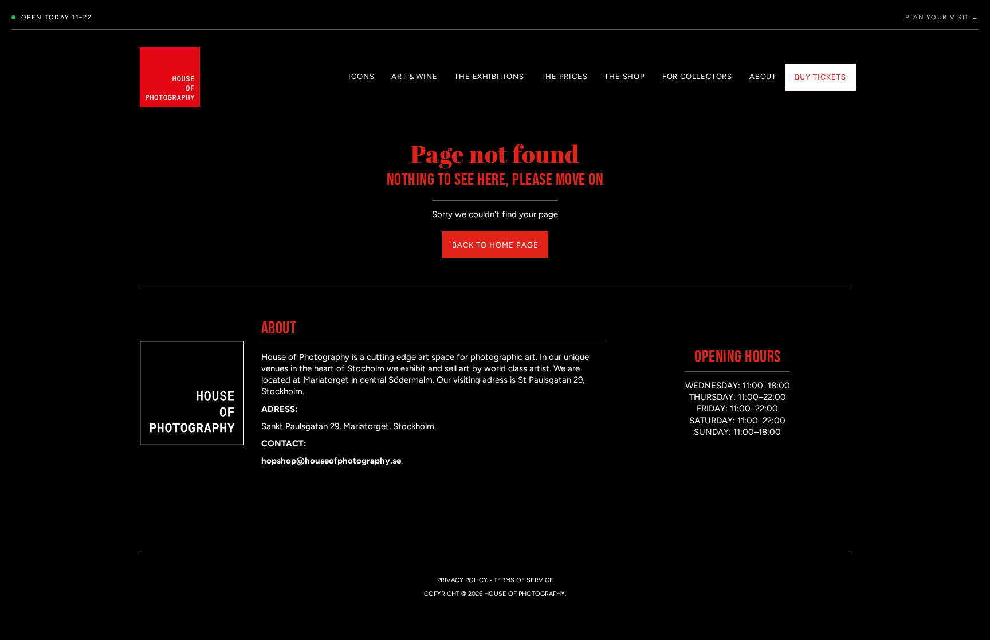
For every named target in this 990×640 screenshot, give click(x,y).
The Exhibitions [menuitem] (489, 76)
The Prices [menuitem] (564, 76)
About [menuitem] (762, 76)
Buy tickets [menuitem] (820, 77)
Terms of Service (523, 580)
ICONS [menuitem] (361, 76)
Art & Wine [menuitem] (414, 76)
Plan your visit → (942, 17)
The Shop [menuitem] (624, 76)
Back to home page (495, 245)
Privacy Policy (462, 580)
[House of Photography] (170, 77)
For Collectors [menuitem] (697, 76)
